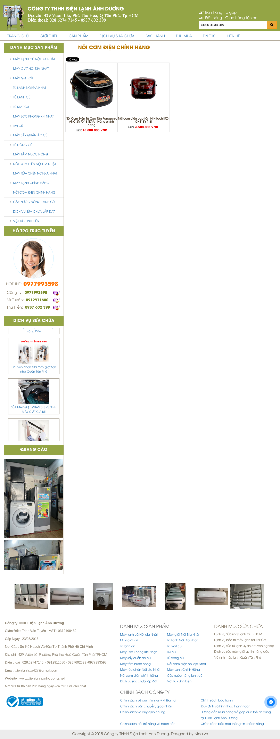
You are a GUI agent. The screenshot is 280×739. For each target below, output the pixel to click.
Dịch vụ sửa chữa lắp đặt (34, 211)
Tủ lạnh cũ (22, 97)
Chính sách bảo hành (217, 700)
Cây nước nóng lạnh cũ (34, 202)
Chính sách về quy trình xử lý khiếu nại (148, 700)
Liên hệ (233, 36)
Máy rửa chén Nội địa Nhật (35, 173)
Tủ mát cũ (21, 107)
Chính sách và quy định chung (142, 712)
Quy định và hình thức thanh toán (225, 706)
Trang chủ (18, 36)
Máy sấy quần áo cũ (30, 135)
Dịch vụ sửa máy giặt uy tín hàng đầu (241, 651)
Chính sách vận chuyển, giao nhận (146, 706)
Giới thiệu (49, 36)
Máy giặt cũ (23, 78)
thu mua (184, 36)
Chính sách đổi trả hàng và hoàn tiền (147, 724)
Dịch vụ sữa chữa (117, 36)
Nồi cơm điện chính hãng (34, 192)
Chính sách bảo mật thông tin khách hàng (232, 724)
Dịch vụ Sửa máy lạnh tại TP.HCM (238, 634)
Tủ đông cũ (22, 145)
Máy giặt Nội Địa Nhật (31, 68)
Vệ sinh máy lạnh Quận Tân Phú (237, 657)
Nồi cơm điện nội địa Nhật (34, 164)
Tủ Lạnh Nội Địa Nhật (29, 88)
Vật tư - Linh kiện (26, 221)
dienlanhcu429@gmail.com (36, 670)
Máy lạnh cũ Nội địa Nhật (34, 59)
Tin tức (209, 36)
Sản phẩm (79, 36)
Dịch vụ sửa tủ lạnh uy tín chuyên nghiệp (244, 646)
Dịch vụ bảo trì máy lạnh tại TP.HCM (240, 640)
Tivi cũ (18, 126)
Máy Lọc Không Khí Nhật (33, 116)
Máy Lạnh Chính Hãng (31, 183)
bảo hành (155, 36)
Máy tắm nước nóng (30, 154)
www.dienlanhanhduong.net (42, 678)
